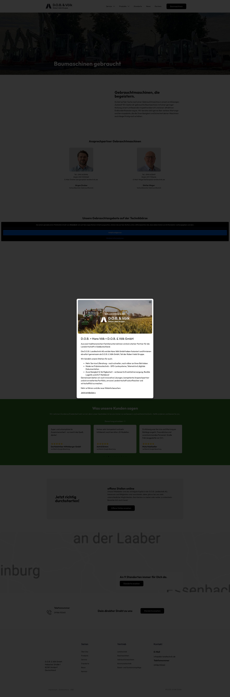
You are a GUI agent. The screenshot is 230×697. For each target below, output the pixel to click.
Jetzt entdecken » (88, 392)
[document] (115, 348)
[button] (150, 302)
